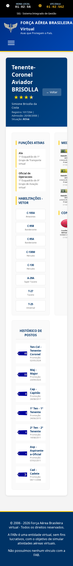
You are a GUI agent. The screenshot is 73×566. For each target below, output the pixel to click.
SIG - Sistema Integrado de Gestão (36, 13)
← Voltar (51, 92)
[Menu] (11, 43)
